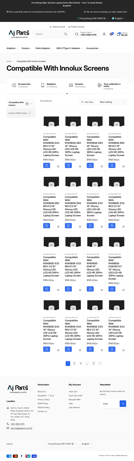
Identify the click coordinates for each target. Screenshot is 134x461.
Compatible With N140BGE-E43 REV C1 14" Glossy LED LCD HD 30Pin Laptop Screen (73, 329)
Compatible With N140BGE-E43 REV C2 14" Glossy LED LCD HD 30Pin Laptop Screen (95, 329)
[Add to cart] (46, 165)
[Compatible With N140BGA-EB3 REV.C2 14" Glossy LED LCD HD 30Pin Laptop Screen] (51, 185)
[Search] (65, 34)
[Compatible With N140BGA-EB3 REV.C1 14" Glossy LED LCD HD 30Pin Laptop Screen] (117, 125)
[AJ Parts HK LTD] (18, 394)
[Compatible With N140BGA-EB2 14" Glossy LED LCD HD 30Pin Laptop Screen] (73, 125)
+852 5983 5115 (17, 424)
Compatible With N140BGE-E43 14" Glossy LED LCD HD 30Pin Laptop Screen (51, 329)
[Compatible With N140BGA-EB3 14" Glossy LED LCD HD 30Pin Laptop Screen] (95, 125)
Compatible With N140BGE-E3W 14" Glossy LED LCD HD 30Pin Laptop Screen (95, 266)
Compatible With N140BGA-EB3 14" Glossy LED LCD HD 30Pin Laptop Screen (95, 146)
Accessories (24, 84)
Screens (79, 84)
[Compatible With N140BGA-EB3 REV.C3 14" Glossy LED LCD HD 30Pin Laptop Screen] (73, 185)
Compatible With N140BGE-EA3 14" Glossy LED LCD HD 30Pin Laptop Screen (116, 329)
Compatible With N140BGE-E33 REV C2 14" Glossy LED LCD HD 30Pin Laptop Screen (116, 206)
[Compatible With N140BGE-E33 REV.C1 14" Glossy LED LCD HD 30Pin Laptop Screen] (73, 245)
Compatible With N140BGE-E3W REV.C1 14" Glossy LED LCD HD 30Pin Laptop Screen (115, 268)
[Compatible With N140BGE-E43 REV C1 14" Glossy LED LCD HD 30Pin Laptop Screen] (73, 308)
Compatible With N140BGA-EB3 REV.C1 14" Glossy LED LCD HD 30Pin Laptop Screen (116, 146)
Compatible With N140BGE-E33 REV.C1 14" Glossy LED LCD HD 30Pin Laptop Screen (73, 266)
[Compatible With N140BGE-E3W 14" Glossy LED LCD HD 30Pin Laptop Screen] (95, 245)
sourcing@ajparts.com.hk (21, 428)
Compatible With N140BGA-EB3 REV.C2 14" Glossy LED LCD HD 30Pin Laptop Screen (51, 206)
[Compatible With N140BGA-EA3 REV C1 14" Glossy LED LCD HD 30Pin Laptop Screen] (51, 125)
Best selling (106, 102)
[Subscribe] (123, 403)
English (85, 443)
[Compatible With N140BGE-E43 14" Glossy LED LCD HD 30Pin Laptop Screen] (51, 308)
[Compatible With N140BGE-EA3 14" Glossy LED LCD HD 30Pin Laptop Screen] (117, 308)
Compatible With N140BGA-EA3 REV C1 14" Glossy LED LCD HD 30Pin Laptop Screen (51, 146)
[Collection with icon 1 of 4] (67, 94)
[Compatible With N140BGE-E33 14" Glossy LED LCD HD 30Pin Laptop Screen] (95, 185)
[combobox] (51, 34)
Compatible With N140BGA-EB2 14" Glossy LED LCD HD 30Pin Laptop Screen (73, 146)
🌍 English (117, 18)
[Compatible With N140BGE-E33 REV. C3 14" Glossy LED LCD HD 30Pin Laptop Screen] (51, 245)
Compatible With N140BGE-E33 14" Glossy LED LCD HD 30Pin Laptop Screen (95, 206)
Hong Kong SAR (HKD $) (61, 443)
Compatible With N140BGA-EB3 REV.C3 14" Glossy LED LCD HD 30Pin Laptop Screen (73, 206)
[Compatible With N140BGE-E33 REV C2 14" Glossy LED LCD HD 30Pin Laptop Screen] (117, 185)
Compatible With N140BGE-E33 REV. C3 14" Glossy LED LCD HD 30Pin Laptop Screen (51, 266)
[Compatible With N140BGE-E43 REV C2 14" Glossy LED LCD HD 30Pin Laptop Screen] (95, 308)
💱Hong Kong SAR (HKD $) (91, 18)
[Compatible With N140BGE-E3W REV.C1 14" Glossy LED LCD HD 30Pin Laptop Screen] (117, 245)
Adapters (51, 84)
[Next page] (100, 363)
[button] (122, 34)
